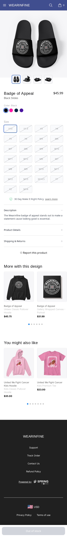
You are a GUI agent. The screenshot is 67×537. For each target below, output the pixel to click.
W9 (41, 148)
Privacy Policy (24, 515)
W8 (25, 148)
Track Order (33, 455)
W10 (56, 148)
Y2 (10, 189)
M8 (10, 168)
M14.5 (41, 179)
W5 (41, 138)
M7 (56, 158)
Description (10, 210)
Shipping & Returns (14, 241)
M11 (56, 168)
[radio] (10, 128)
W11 (10, 158)
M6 (41, 158)
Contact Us (34, 463)
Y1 (56, 179)
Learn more (51, 199)
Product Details (12, 229)
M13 (25, 179)
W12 (25, 158)
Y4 (56, 128)
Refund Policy (33, 471)
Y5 (10, 138)
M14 (25, 189)
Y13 (10, 128)
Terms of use (43, 515)
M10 (41, 168)
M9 (25, 168)
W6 (56, 138)
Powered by (25, 481)
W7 (10, 148)
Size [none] (6, 122)
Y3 (41, 128)
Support (33, 447)
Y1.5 (26, 128)
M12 (10, 179)
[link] (19, 287)
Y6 (26, 138)
